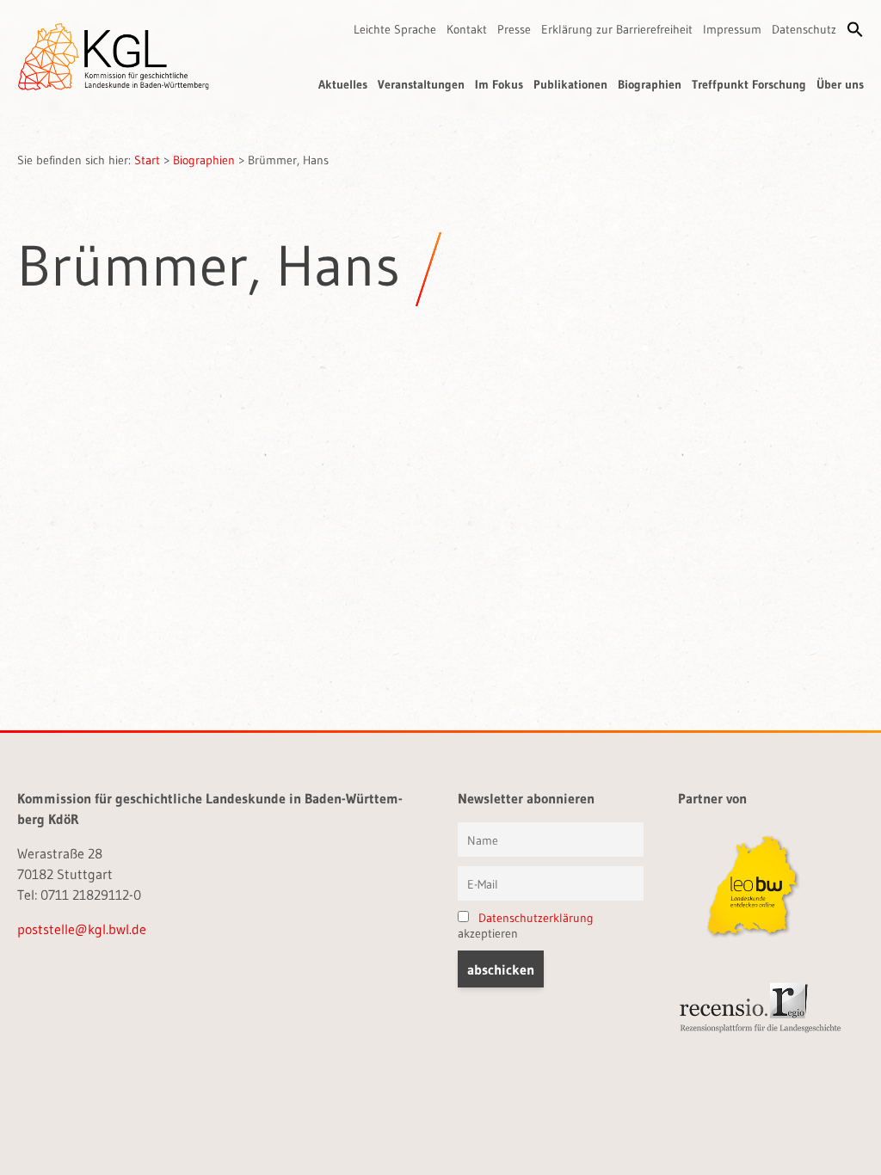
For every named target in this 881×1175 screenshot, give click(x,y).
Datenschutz (804, 29)
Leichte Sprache (395, 29)
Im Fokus (499, 84)
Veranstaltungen (421, 84)
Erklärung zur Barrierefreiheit (617, 29)
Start (147, 160)
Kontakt (467, 29)
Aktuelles (342, 84)
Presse (514, 29)
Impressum (732, 29)
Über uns (840, 84)
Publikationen (570, 84)
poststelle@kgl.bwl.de (81, 929)
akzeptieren (526, 925)
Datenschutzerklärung (536, 918)
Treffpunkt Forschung (749, 84)
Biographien (649, 84)
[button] (855, 29)
